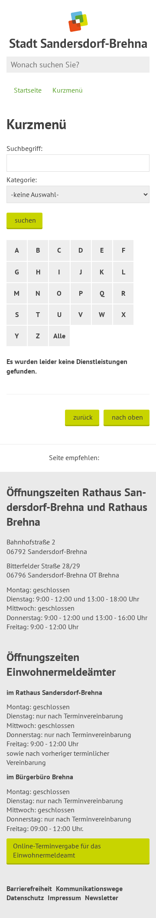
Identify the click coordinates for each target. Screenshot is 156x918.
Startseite (28, 90)
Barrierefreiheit (29, 888)
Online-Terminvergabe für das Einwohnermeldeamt (57, 850)
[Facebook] (119, 457)
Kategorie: (21, 179)
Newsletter (101, 897)
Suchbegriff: (24, 148)
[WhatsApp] (140, 457)
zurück (83, 417)
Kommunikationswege (89, 888)
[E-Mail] (129, 457)
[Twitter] (109, 457)
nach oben (127, 417)
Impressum (64, 897)
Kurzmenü (67, 90)
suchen (25, 220)
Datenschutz (25, 897)
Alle (59, 335)
